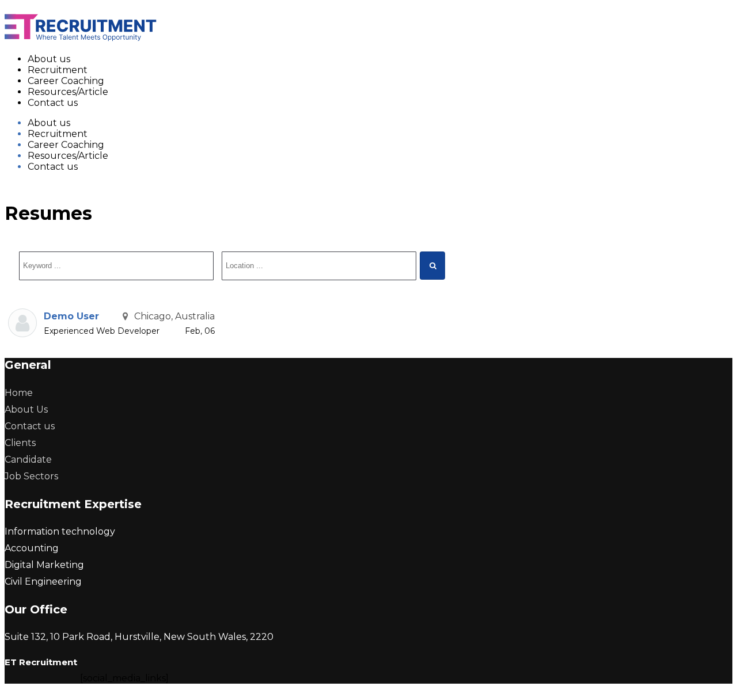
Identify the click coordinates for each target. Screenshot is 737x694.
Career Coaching (66, 80)
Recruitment (58, 69)
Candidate (28, 459)
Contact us (53, 102)
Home (19, 392)
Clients (20, 442)
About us (49, 59)
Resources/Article (68, 91)
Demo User (71, 316)
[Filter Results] (432, 265)
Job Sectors (31, 476)
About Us (26, 409)
